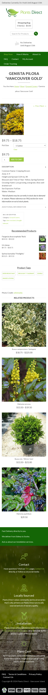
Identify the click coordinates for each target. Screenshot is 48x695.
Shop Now (8, 54)
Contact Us (39, 569)
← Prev (36, 106)
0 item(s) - (24, 24)
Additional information (14, 207)
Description (8, 167)
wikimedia (18, 293)
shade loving (8, 278)
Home (16, 86)
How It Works (22, 54)
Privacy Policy (35, 674)
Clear (15, 149)
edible (39, 273)
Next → (43, 106)
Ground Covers (31, 86)
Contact (15, 59)
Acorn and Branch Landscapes (15, 630)
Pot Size (5, 145)
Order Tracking (10, 64)
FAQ (6, 59)
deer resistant (11, 220)
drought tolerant (26, 273)
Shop (22, 86)
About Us (36, 54)
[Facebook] (24, 576)
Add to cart (16, 159)
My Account (28, 59)
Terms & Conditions (17, 674)
